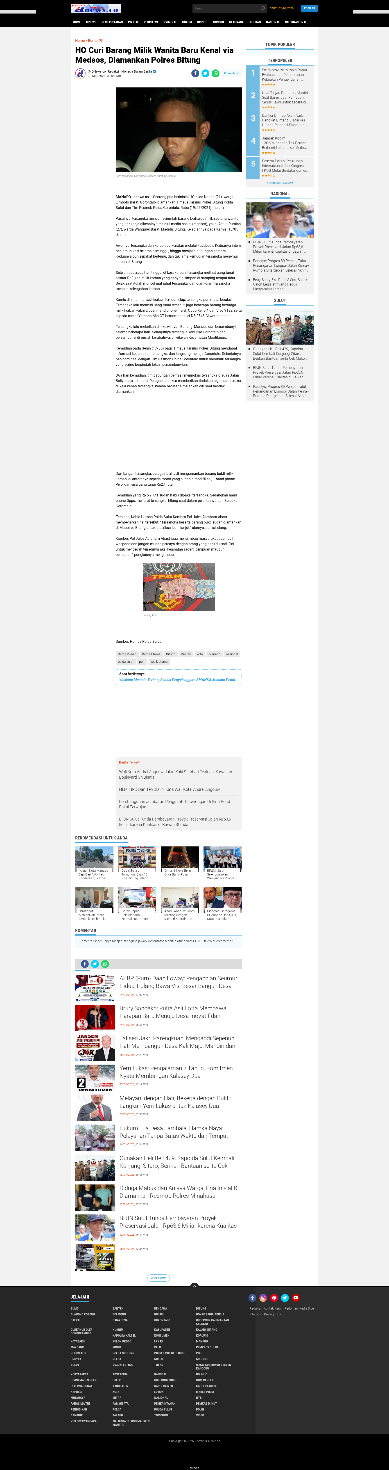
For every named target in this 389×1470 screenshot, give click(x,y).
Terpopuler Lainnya (280, 183)
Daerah (186, 654)
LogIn (281, 1314)
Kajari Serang (206, 1329)
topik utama (159, 661)
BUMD (75, 1308)
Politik (133, 22)
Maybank (77, 1347)
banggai (160, 1374)
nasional (232, 654)
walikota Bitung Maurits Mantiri (131, 1423)
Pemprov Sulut (207, 1347)
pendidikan (79, 1409)
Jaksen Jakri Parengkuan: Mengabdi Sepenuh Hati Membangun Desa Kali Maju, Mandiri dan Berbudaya (177, 1046)
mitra (117, 1397)
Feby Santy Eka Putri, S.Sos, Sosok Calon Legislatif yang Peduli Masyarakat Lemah (280, 284)
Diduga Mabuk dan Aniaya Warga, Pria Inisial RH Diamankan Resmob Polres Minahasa (181, 1192)
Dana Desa (120, 1320)
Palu (157, 1347)
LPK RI (158, 1341)
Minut (117, 1347)
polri (142, 661)
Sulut (75, 1365)
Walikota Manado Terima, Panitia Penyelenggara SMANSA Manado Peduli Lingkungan (178, 680)
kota (200, 654)
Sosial (159, 1359)
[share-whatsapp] (215, 73)
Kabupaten (162, 1329)
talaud (118, 1415)
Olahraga (236, 22)
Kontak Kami (273, 1308)
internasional (82, 1386)
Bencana (160, 1308)
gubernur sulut (166, 1380)
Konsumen (162, 1335)
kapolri (76, 1392)
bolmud (201, 1374)
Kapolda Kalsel (124, 1335)
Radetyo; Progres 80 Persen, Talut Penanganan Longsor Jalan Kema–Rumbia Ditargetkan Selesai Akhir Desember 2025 (281, 266)
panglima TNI (80, 1403)
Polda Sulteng (123, 1353)
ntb (199, 1397)
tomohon (161, 1415)
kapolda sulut (207, 1386)
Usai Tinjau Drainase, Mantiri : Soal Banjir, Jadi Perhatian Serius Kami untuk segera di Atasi (286, 98)
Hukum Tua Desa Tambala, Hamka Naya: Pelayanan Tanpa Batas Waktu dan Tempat (174, 1132)
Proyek (76, 1359)
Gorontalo (162, 1320)
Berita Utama (151, 654)
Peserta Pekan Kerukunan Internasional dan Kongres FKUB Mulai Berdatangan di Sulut (284, 166)
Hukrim (118, 1329)
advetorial (121, 1374)
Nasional (273, 22)
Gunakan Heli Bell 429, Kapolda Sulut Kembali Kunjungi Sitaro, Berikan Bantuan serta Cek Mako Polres (177, 1166)
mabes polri (205, 1392)
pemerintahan (165, 1403)
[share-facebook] (195, 73)
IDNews (91, 22)
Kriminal (170, 22)
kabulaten (120, 1386)
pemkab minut (206, 1403)
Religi (117, 1359)
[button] (18, 12)
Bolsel (159, 1314)
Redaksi (255, 1308)
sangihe (77, 1415)
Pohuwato (78, 1353)
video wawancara (84, 1421)
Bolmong (119, 1314)
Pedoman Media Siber (300, 1308)
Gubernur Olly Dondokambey (81, 1331)
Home (77, 22)
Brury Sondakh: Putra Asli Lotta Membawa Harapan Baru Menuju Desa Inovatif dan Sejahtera (173, 1016)
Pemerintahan (112, 22)
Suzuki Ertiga (123, 1365)
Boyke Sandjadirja (210, 1314)
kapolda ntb (163, 1386)
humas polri (205, 1380)
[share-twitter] (205, 73)
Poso (199, 1353)
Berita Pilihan (127, 654)
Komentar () (232, 73)
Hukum (187, 22)
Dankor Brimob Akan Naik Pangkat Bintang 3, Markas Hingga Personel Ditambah (283, 120)
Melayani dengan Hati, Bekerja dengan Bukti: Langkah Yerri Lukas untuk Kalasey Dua (175, 1102)
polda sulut (125, 661)
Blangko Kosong (83, 1314)
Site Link (255, 1314)
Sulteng (202, 1359)
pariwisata (121, 1403)
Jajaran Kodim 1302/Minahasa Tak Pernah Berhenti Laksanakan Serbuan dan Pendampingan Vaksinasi (286, 143)
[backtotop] (194, 1287)
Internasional (296, 22)
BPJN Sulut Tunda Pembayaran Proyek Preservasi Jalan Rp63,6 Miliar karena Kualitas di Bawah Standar (178, 1226)
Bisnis (201, 22)
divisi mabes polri (84, 1380)
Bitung (170, 654)
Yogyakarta (79, 1374)
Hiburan (255, 22)
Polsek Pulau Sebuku (169, 1353)
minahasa (78, 1397)
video (200, 1415)
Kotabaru (78, 1341)
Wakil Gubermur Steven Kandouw (213, 1366)
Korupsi (202, 1335)
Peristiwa (151, 22)
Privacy (269, 1314)
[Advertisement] (93, 149)
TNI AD (158, 1365)
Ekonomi (218, 22)
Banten (118, 1308)
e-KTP (117, 1380)
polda (117, 1409)
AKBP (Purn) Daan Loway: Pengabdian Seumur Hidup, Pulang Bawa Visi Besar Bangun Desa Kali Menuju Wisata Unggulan (178, 986)
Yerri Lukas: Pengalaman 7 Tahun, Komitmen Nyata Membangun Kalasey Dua (176, 1072)
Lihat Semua (158, 1277)
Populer (309, 8)
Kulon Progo (122, 1341)
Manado (214, 654)
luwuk (158, 1392)
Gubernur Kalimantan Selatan (212, 1322)
